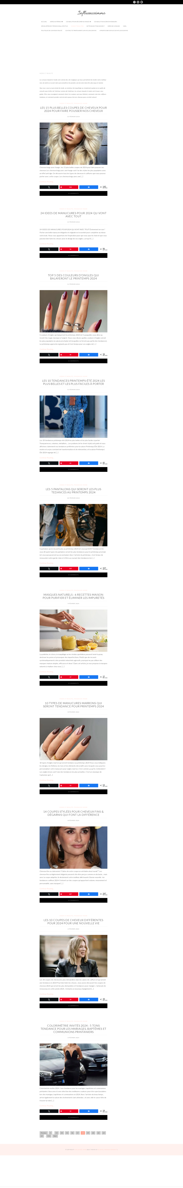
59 (88, 1133)
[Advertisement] (91, 51)
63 (42, 1136)
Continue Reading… (47, 182)
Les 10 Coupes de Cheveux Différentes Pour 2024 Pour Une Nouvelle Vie (73, 921)
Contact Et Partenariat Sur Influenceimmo (80, 30)
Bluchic (101, 1149)
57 (77, 1133)
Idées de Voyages (114, 26)
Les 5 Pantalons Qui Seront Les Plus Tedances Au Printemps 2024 (73, 490)
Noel (125, 26)
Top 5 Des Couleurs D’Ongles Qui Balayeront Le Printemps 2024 (73, 277)
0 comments (73, 193)
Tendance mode (80, 103)
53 (57, 1133)
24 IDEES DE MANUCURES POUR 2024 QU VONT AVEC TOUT (73, 214)
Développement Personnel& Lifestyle (54, 26)
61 (98, 1133)
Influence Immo (80, 1149)
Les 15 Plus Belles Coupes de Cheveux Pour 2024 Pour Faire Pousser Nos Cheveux (73, 109)
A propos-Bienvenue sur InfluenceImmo (114, 30)
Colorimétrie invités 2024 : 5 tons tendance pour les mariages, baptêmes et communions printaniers (73, 1028)
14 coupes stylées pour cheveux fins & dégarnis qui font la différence (73, 813)
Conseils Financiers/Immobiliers (105, 21)
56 (72, 1133)
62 (104, 1133)
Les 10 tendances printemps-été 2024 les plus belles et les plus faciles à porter (73, 382)
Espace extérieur (56, 21)
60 (93, 1133)
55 (67, 1133)
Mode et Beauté (76, 26)
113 (48, 1136)
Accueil (44, 21)
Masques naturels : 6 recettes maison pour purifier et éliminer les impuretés (73, 596)
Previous (44, 1133)
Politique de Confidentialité (51, 30)
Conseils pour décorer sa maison (78, 21)
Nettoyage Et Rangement (95, 26)
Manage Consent (110, 1149)
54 (62, 1133)
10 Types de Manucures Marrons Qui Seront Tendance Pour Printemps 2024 (73, 704)
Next (55, 1136)
